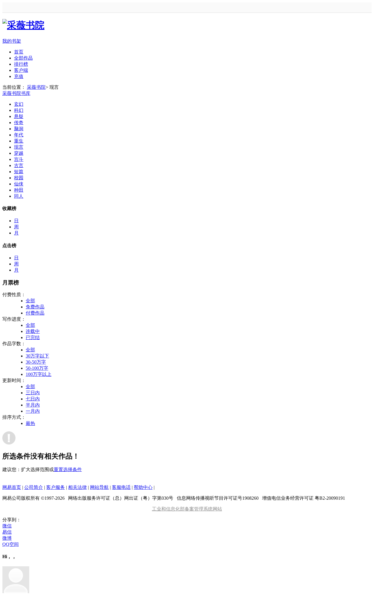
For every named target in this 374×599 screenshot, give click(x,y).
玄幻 (18, 104)
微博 (7, 538)
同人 (18, 196)
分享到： (11, 519)
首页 (18, 51)
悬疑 (18, 116)
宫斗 (18, 159)
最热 (30, 423)
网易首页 (11, 487)
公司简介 (33, 487)
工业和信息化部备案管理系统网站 (187, 508)
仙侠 (18, 183)
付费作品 (35, 312)
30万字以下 (37, 355)
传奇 (18, 122)
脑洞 (18, 128)
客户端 (21, 70)
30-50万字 (36, 362)
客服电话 (121, 487)
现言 (18, 147)
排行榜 (21, 64)
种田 (18, 189)
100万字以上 (38, 374)
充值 (18, 76)
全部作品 (23, 57)
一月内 (33, 411)
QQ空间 (10, 544)
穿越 (18, 153)
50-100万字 (37, 368)
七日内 (33, 398)
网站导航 (99, 487)
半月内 (33, 404)
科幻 (18, 110)
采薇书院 (36, 87)
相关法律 (77, 487)
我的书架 (11, 41)
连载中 (33, 331)
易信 (7, 531)
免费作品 (35, 306)
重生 (18, 140)
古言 (18, 165)
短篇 (18, 171)
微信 (7, 525)
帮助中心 (143, 487)
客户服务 (55, 487)
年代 (18, 134)
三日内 (33, 392)
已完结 (33, 337)
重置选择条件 (68, 469)
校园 (18, 177)
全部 (30, 300)
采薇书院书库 (16, 93)
